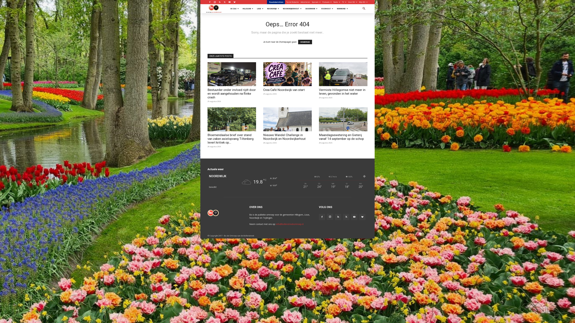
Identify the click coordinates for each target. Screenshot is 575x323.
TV (343, 2)
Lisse (259, 9)
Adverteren (305, 2)
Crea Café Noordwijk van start (284, 90)
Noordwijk (272, 9)
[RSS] (219, 2)
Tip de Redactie (292, 2)
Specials (315, 2)
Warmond (341, 9)
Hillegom (247, 9)
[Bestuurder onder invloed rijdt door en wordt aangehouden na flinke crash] (232, 74)
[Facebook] (210, 2)
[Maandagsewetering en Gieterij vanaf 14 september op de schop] (343, 119)
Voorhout (326, 9)
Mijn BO (362, 2)
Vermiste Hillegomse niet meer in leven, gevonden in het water (342, 91)
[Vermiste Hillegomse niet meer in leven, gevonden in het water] (343, 74)
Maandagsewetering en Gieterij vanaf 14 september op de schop (341, 137)
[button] (363, 8)
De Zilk (233, 9)
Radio (335, 2)
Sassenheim (310, 9)
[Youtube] (229, 2)
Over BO (351, 2)
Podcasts (325, 2)
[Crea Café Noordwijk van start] (287, 74)
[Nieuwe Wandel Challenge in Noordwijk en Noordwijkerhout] (287, 119)
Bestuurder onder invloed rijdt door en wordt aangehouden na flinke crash (232, 93)
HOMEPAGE (305, 42)
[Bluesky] (234, 2)
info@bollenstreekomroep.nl (290, 224)
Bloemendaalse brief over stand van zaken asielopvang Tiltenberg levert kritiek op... (231, 138)
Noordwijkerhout (291, 9)
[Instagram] (214, 2)
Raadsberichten (276, 2)
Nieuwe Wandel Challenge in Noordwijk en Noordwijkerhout (284, 137)
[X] (224, 2)
